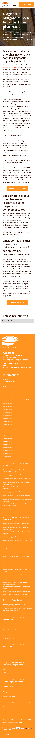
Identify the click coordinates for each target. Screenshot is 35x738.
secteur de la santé (10, 67)
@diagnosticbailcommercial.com (20, 367)
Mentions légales (10, 722)
